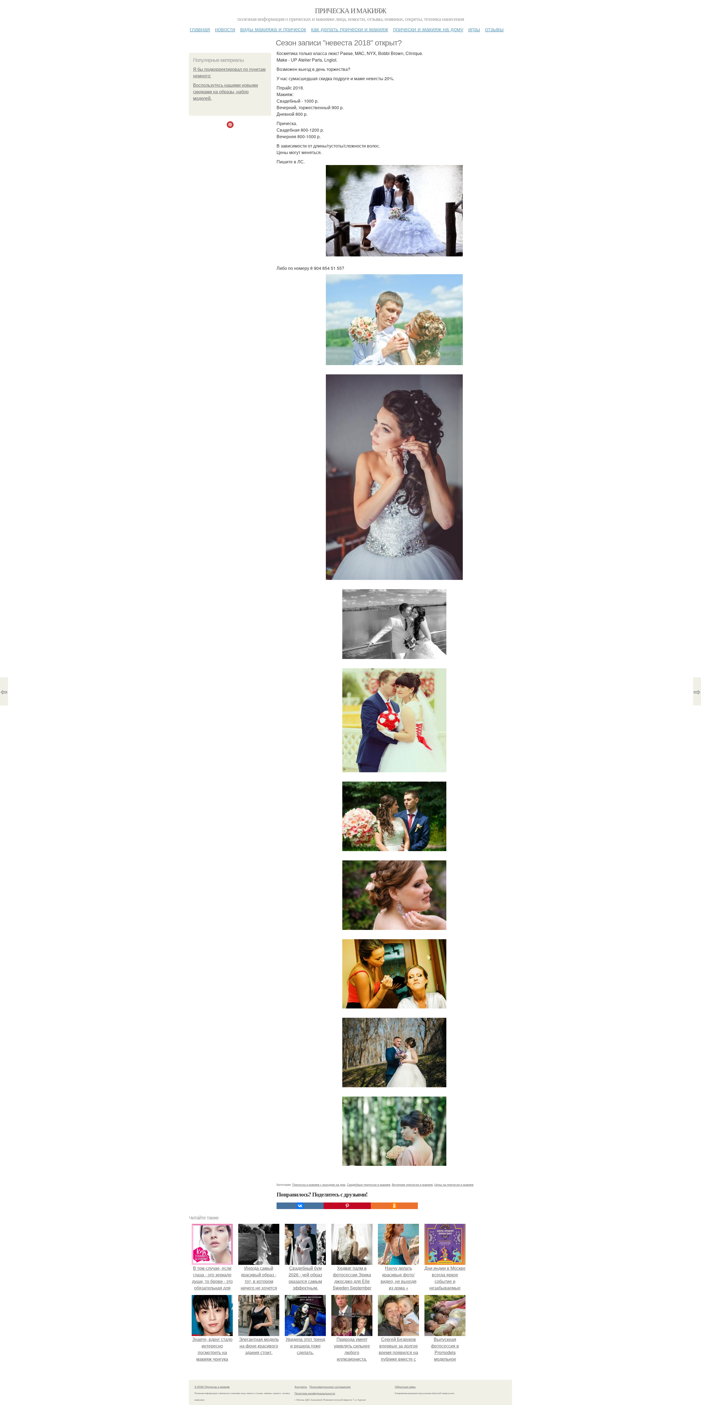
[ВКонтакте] (300, 1205)
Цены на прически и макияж (453, 1184)
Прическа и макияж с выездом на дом (318, 1184)
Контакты (301, 1387)
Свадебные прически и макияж (368, 1184)
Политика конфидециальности (315, 1393)
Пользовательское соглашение (330, 1387)
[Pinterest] (347, 1205)
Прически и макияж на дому (428, 29)
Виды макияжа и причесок (273, 29)
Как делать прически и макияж (349, 29)
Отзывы (494, 29)
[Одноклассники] (394, 1205)
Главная (200, 29)
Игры (474, 29)
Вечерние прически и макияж (412, 1184)
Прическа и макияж (350, 10)
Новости (225, 29)
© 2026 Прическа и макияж (212, 1387)
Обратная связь (405, 1387)
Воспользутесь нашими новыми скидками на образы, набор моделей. (225, 92)
